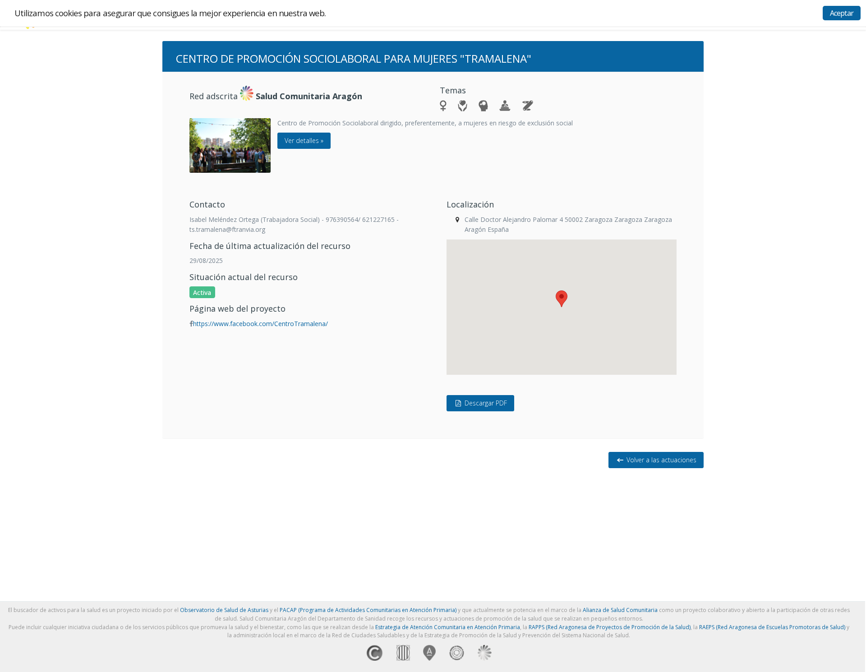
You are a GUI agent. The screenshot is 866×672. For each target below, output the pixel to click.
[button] (561, 298)
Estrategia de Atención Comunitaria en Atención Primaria (447, 627)
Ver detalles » (304, 140)
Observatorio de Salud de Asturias (224, 610)
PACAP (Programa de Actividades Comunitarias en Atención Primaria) (368, 610)
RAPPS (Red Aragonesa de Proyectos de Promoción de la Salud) (610, 627)
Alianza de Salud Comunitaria (620, 610)
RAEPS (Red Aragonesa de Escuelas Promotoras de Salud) (772, 627)
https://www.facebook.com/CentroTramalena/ (260, 323)
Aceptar (841, 13)
